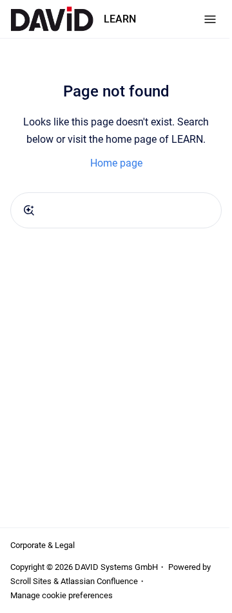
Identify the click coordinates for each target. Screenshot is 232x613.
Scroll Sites (31, 581)
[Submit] (29, 210)
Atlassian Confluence (99, 581)
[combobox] (116, 210)
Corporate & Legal (42, 545)
